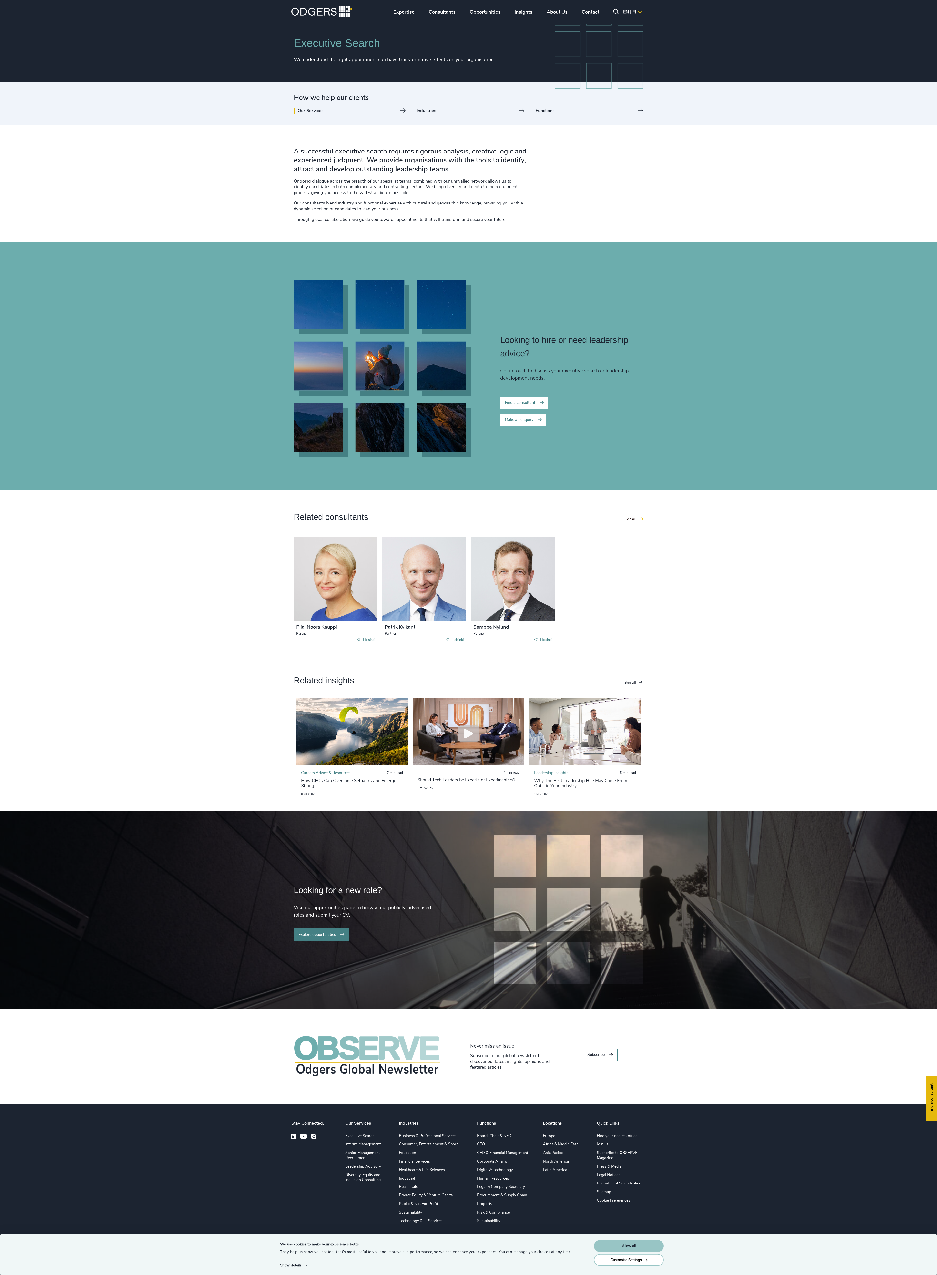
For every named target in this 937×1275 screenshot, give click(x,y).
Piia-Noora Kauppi (316, 627)
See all (630, 682)
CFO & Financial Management (502, 1153)
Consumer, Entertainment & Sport (428, 1144)
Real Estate (408, 1187)
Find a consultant (520, 403)
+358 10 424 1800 (321, 573)
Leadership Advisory (363, 1166)
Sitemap (604, 1192)
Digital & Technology (495, 1170)
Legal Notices (608, 1175)
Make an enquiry (519, 420)
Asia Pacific (553, 1153)
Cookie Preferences (613, 1200)
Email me (312, 581)
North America (556, 1161)
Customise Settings (626, 1260)
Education (407, 1153)
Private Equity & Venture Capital (426, 1195)
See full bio (355, 609)
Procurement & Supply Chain (502, 1195)
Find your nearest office (617, 1136)
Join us (603, 1144)
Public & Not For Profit (418, 1204)
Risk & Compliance (493, 1212)
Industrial (407, 1178)
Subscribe (596, 1055)
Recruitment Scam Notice (619, 1183)
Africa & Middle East (560, 1144)
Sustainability (410, 1212)
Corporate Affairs (492, 1161)
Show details (290, 1265)
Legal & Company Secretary (501, 1187)
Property (484, 1204)
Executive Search (360, 1136)
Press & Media (609, 1166)
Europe (549, 1136)
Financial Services (414, 1161)
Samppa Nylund (491, 627)
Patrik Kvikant (400, 627)
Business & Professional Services (428, 1136)
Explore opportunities (317, 935)
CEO (481, 1144)
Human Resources (493, 1178)
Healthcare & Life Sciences (422, 1170)
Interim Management (363, 1144)
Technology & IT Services (421, 1221)
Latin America (555, 1170)
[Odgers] (321, 12)
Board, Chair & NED (494, 1136)
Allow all (629, 1246)
